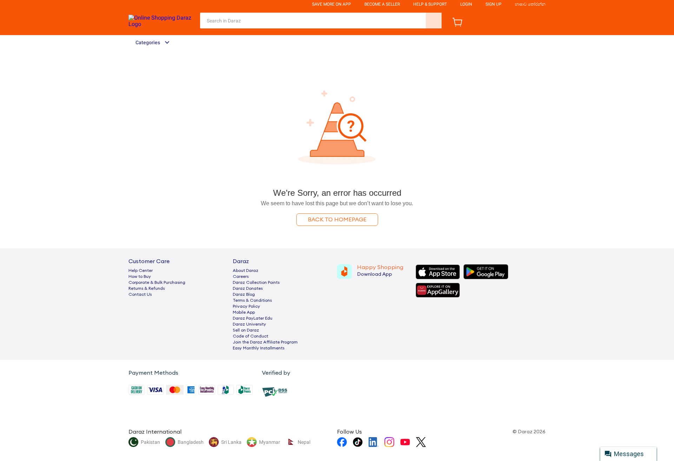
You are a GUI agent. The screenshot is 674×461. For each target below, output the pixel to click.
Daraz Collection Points (256, 282)
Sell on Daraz (246, 330)
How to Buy (139, 276)
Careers (241, 276)
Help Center (140, 270)
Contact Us (140, 294)
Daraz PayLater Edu (252, 318)
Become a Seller (382, 4)
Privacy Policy (246, 306)
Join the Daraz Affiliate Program (265, 342)
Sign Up (493, 4)
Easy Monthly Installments (258, 348)
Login (466, 4)
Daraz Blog (244, 294)
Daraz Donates (248, 288)
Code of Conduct (250, 336)
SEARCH (434, 20)
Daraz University (249, 324)
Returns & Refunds (146, 288)
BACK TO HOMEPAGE (337, 219)
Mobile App (244, 312)
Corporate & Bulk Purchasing (156, 282)
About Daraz (245, 270)
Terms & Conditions (252, 300)
